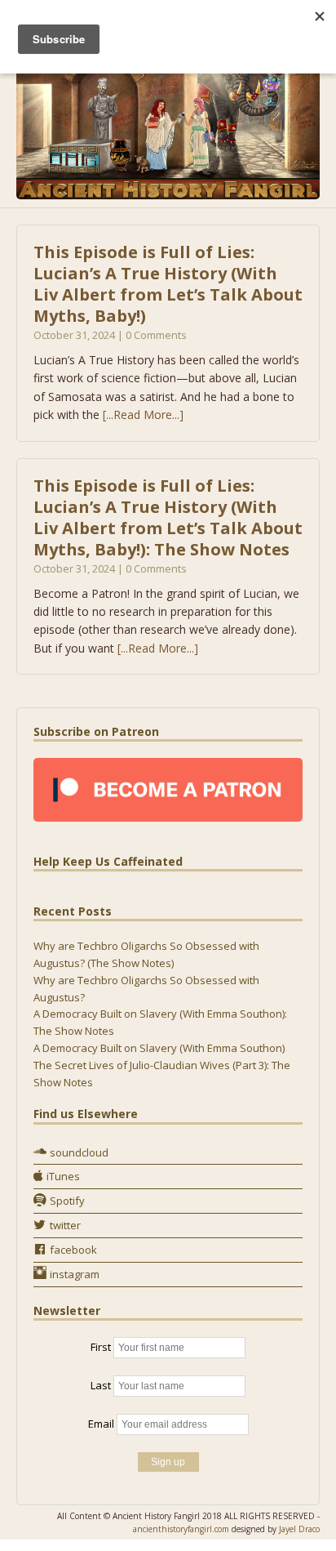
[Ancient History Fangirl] (168, 123)
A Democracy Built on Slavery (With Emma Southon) (159, 1048)
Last (101, 1385)
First (101, 1346)
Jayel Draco (299, 1529)
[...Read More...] (143, 414)
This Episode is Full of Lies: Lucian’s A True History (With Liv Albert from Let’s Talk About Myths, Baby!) (168, 284)
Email (101, 1423)
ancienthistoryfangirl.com (181, 1529)
